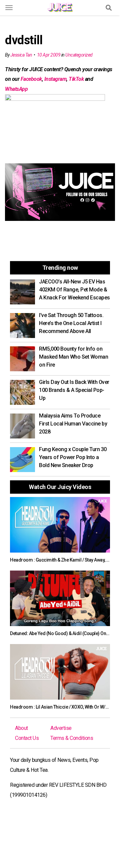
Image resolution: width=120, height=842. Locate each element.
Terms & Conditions (71, 738)
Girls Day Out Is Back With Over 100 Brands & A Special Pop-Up (74, 390)
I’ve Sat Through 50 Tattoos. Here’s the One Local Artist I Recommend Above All (71, 323)
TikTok (76, 79)
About (21, 728)
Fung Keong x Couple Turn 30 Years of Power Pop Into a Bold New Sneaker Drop (73, 457)
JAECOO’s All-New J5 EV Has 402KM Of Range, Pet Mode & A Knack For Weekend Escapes (74, 289)
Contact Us (27, 738)
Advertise (61, 728)
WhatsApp (16, 89)
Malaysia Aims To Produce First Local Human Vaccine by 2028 (73, 424)
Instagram (55, 79)
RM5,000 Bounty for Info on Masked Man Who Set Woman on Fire (73, 357)
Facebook (31, 79)
